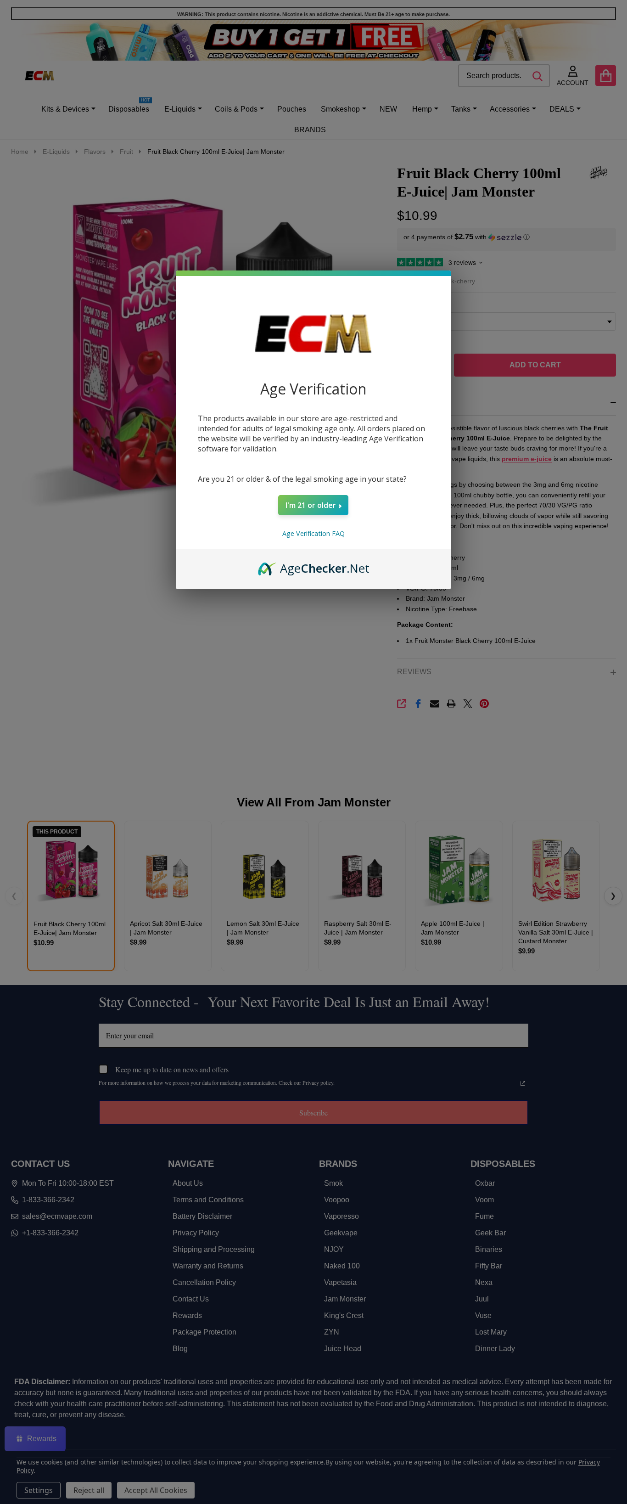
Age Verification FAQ (313, 533)
